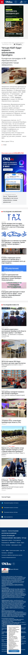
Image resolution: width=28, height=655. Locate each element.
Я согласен (14, 651)
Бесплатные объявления (9, 533)
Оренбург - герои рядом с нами (13, 545)
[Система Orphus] (5, 571)
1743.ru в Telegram (12, 531)
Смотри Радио (6, 497)
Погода (24, 538)
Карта (22, 542)
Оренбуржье (10, 552)
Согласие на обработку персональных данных (12, 555)
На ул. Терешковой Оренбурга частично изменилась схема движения (10, 199)
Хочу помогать (17, 540)
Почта (3, 545)
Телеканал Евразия (7, 538)
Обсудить (19, 44)
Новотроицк (4, 552)
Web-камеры (17, 538)
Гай (24, 550)
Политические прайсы (14, 550)
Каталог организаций (8, 535)
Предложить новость (7, 540)
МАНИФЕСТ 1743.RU (15, 542)
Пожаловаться (5, 542)
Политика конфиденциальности (9, 557)
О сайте (3, 550)
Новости (4, 531)
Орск (21, 550)
